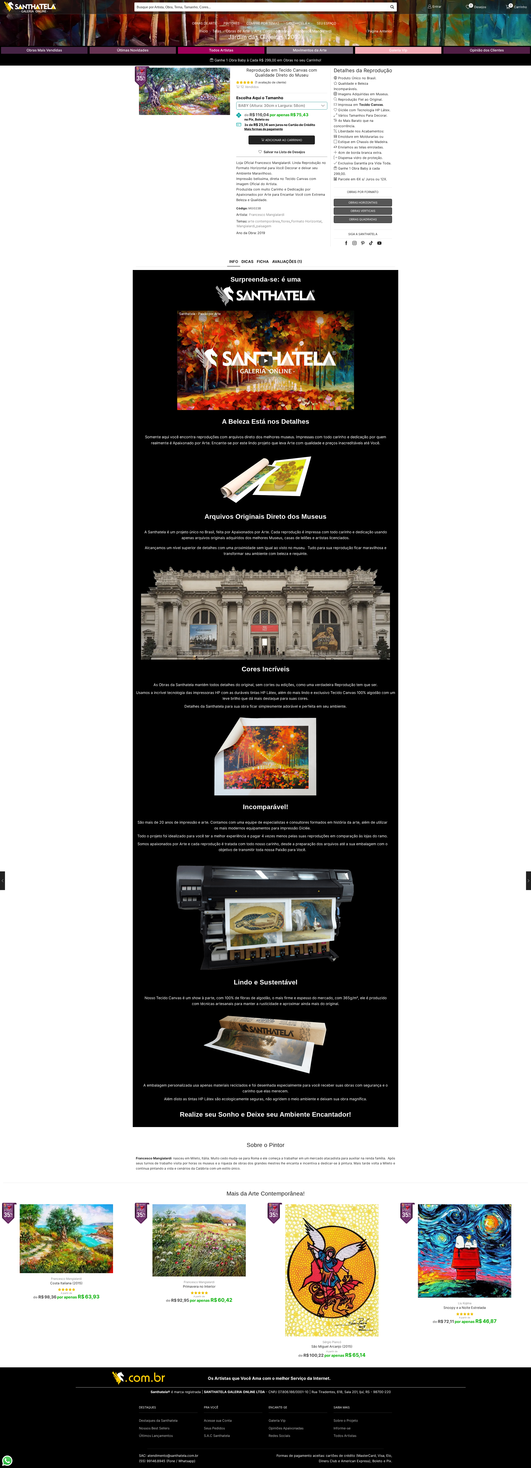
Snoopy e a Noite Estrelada (464, 1308)
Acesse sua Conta (218, 1421)
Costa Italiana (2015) (66, 1283)
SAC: (169, 1455)
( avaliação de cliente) (270, 82)
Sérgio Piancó (332, 1342)
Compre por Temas (262, 23)
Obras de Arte (204, 23)
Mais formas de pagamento (263, 129)
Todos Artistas (221, 50)
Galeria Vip (398, 50)
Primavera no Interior (199, 1286)
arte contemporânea (264, 221)
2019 (261, 233)
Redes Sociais (279, 1436)
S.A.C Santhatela (217, 1436)
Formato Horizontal (306, 221)
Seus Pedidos (214, 1428)
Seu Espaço (326, 23)
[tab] (233, 261)
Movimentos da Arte (310, 50)
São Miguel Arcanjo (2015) (331, 1346)
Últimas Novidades (133, 50)
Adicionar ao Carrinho (283, 140)
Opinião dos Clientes (487, 50)
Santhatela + (298, 23)
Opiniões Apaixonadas (286, 1428)
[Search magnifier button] (392, 6)
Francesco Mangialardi (266, 215)
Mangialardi (246, 226)
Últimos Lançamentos (156, 1436)
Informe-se (342, 1428)
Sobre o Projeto (346, 1421)
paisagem (263, 226)
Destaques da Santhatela (158, 1421)
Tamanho (274, 97)
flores (285, 221)
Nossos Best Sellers (154, 1428)
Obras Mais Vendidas (44, 50)
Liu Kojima (464, 1303)
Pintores (232, 23)
